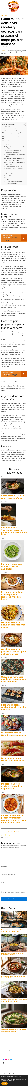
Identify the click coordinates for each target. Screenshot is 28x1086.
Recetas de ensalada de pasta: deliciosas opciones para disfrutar (14, 144)
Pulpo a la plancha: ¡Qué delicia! (14, 166)
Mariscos (4, 15)
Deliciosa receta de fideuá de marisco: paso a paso (15, 163)
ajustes (12, 1080)
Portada (3, 50)
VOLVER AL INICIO (14, 831)
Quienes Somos (7, 1043)
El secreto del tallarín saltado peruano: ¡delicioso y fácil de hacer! (15, 159)
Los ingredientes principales (13, 128)
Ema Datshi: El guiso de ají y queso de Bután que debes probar (13, 1030)
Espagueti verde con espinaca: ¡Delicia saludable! (15, 147)
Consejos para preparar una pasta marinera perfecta (12, 133)
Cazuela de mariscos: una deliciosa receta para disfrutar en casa (14, 679)
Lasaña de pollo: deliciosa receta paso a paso (15, 155)
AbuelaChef (3, 685)
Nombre (4, 866)
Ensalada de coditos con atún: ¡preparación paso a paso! (13, 151)
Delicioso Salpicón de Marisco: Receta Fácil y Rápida (14, 182)
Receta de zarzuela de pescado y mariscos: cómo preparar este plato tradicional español (13, 819)
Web (2, 882)
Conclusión (6, 139)
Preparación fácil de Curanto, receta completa (14, 734)
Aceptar (4, 1083)
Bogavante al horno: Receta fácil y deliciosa (14, 169)
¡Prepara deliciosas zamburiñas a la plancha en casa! (13, 707)
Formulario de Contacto (9, 1050)
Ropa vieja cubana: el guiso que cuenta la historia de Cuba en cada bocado (13, 977)
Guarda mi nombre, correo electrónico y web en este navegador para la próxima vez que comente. (13, 893)
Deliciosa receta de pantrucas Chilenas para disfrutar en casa (13, 651)
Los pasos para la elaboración (13, 130)
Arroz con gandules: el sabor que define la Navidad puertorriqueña (14, 1000)
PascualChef (4, 502)
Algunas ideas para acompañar (11, 136)
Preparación (6, 126)
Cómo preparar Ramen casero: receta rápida (12, 497)
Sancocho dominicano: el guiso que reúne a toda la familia (12, 953)
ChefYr (2, 476)
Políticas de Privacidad (9, 1073)
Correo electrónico (8, 874)
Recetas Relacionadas (9, 141)
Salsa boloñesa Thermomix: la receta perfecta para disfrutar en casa (14, 531)
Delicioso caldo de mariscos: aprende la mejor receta (11, 786)
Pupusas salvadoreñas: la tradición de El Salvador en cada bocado (13, 930)
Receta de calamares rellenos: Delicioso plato (13, 173)
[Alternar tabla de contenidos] (23, 124)
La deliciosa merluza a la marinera (15, 175)
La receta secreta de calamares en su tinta (16, 178)
